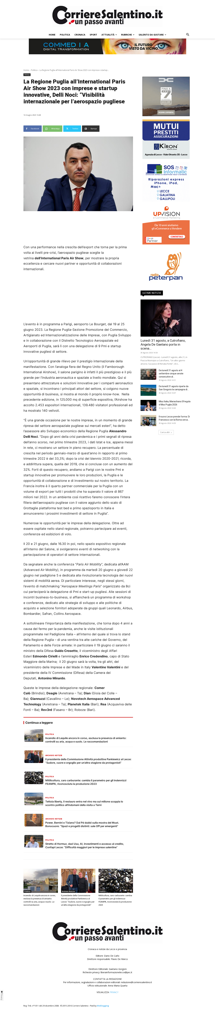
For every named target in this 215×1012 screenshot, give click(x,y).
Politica (34, 70)
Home (26, 70)
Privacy (1, 996)
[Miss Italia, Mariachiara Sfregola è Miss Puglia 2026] (148, 405)
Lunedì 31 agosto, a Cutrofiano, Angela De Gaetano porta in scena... (163, 344)
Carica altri (165, 432)
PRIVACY (114, 992)
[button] (188, 35)
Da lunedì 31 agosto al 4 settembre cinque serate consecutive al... (171, 373)
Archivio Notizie (68, 891)
